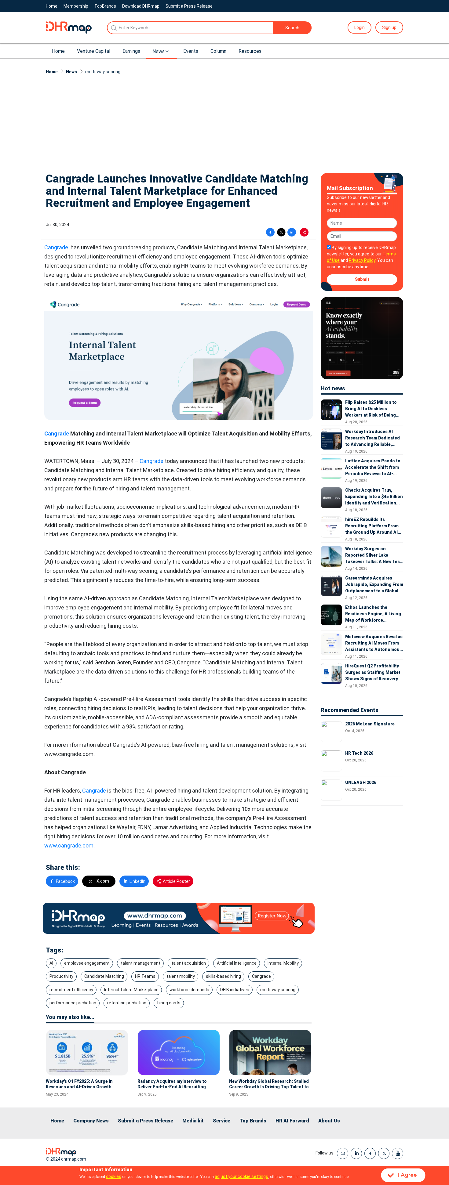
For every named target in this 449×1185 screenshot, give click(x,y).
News (158, 51)
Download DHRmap (140, 6)
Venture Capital (93, 51)
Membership (76, 6)
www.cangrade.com (68, 845)
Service (221, 1121)
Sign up (389, 27)
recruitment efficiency (71, 989)
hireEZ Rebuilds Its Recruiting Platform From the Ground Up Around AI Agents (372, 526)
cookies (113, 1176)
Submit (362, 279)
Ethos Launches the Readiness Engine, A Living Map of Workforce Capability (373, 614)
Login (359, 27)
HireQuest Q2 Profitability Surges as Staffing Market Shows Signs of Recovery (372, 672)
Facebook (65, 881)
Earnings (131, 51)
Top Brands (252, 1121)
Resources (250, 51)
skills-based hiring (223, 976)
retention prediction (126, 1002)
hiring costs (169, 1002)
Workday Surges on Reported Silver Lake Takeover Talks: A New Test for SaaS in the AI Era (373, 555)
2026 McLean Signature (370, 723)
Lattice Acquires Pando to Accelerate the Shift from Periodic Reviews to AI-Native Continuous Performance (372, 467)
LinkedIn (137, 881)
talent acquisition (188, 963)
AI (51, 963)
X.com (103, 881)
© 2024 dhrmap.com (66, 1159)
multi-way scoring (277, 989)
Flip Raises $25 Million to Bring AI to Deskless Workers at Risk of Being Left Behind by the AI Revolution (371, 409)
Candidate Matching (104, 976)
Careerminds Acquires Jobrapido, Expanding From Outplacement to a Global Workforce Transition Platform (374, 585)
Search (292, 27)
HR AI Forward (292, 1121)
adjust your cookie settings (241, 1176)
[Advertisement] (224, 121)
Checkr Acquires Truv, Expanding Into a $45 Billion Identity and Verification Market (374, 497)
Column (218, 51)
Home (51, 6)
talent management (140, 963)
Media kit (193, 1121)
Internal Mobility (283, 963)
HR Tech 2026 (359, 753)
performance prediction (72, 1002)
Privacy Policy (362, 260)
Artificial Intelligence (237, 963)
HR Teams (145, 976)
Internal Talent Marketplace (131, 989)
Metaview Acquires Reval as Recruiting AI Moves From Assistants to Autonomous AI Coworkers (374, 643)
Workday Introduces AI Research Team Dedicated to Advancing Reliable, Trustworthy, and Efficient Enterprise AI (372, 438)
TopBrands (105, 6)
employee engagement (87, 963)
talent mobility (180, 976)
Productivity (61, 976)
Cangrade (56, 247)
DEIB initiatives (234, 989)
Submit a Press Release (189, 6)
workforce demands (189, 989)
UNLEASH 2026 (360, 782)
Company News (91, 1121)
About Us (329, 1121)
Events (190, 51)
